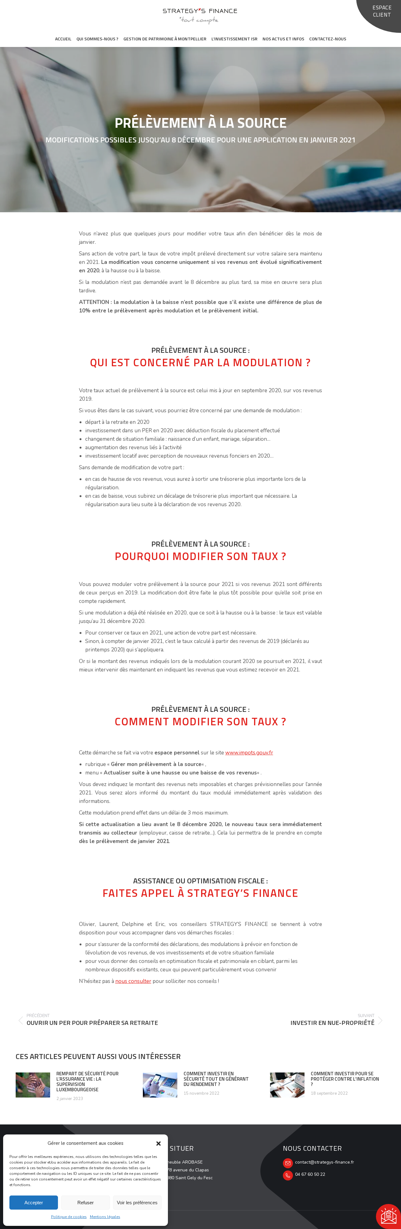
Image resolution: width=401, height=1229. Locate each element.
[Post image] (33, 1085)
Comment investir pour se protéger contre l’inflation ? (345, 1079)
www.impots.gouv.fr (249, 752)
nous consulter (133, 981)
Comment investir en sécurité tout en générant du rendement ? (216, 1079)
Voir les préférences (137, 1202)
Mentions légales (105, 1216)
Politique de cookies (69, 1216)
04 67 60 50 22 (310, 1174)
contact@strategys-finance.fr (324, 1162)
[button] (158, 1143)
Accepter (33, 1202)
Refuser (85, 1202)
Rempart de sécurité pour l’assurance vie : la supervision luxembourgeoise (87, 1081)
